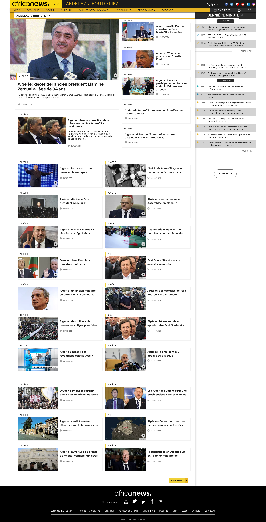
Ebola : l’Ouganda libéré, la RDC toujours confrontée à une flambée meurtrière (226, 44)
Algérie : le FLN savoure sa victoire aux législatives (77, 231)
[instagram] (161, 502)
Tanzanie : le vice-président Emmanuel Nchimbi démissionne (226, 119)
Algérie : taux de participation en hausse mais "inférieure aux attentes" (171, 85)
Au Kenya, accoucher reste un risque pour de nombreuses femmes (229, 135)
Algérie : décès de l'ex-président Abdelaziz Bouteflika (74, 202)
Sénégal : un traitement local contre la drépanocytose (225, 87)
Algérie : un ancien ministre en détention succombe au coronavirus (78, 293)
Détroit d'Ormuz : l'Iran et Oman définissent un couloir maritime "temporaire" (229, 143)
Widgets (196, 511)
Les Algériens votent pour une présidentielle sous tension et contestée (167, 393)
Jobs (175, 511)
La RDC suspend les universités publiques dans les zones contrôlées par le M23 (227, 127)
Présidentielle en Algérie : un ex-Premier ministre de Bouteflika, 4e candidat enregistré (166, 454)
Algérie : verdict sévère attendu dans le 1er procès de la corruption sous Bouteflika (79, 424)
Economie (33, 10)
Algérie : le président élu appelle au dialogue (163, 353)
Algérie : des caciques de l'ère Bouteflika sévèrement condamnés (166, 293)
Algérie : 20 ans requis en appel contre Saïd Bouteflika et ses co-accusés (165, 324)
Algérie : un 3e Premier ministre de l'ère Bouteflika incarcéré (171, 29)
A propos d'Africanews (62, 511)
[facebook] (152, 502)
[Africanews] (29, 3)
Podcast (167, 10)
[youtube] (126, 502)
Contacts (109, 511)
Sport (50, 10)
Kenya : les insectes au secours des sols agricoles (227, 95)
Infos (16, 10)
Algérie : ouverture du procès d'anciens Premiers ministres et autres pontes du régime (79, 454)
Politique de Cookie (128, 511)
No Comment (123, 10)
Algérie (23, 76)
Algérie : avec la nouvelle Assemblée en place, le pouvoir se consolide (163, 202)
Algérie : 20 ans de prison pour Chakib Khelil (168, 56)
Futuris (24, 346)
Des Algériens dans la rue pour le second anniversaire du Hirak (165, 232)
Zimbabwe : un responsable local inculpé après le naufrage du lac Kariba (227, 74)
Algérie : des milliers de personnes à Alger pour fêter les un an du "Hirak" (78, 324)
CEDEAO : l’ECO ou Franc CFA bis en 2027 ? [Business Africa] (227, 36)
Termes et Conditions (89, 511)
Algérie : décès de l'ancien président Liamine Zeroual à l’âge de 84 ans (60, 86)
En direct (223, 10)
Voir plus (225, 174)
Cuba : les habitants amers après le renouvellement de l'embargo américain (226, 111)
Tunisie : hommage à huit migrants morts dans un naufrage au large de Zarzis (229, 103)
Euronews (210, 511)
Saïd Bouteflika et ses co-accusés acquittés (163, 262)
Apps (184, 511)
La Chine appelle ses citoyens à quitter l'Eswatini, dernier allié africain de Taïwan (227, 66)
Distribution (149, 511)
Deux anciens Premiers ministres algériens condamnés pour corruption (78, 263)
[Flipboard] (143, 502)
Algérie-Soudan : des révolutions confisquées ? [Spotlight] (76, 354)
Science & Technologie (93, 10)
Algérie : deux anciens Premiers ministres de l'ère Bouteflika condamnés (88, 123)
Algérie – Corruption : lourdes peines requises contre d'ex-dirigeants (166, 424)
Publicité (163, 511)
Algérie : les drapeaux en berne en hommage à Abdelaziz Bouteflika (76, 171)
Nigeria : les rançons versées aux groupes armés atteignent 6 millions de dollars (227, 28)
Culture (66, 10)
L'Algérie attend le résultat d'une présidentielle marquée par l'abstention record (79, 393)
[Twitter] (135, 502)
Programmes (146, 10)
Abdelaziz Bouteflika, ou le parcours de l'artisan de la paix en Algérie (164, 171)
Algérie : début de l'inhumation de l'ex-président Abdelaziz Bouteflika (150, 136)
